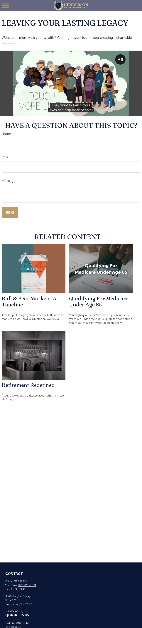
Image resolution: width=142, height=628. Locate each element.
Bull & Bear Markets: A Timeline (29, 301)
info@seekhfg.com (17, 611)
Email (6, 157)
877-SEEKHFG (27, 585)
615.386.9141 (21, 581)
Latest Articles (17, 622)
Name (6, 133)
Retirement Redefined (28, 385)
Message (9, 180)
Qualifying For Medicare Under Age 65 (98, 301)
